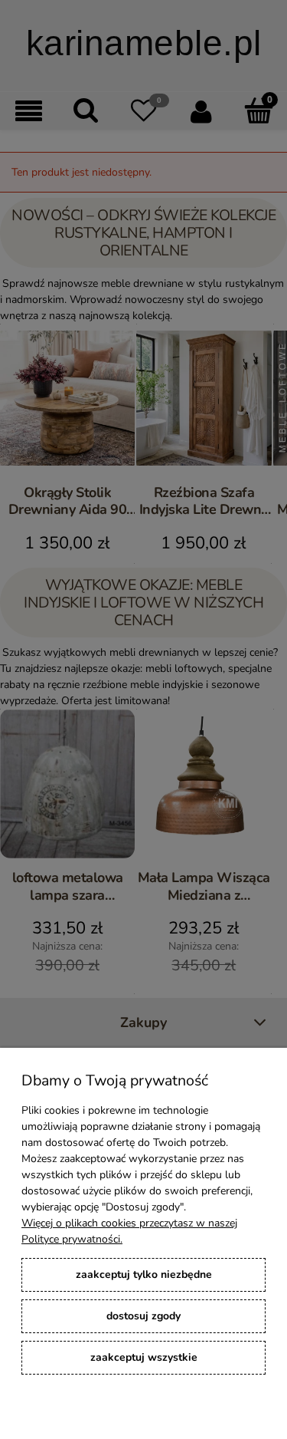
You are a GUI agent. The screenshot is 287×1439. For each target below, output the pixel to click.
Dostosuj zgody (143, 1316)
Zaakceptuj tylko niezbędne (144, 1274)
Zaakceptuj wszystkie (143, 1357)
